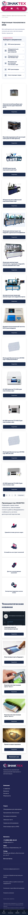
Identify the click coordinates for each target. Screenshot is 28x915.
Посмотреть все (14, 757)
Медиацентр (7, 795)
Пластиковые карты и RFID (11, 826)
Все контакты (7, 858)
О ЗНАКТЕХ (6, 788)
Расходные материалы (10, 816)
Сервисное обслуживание (10, 823)
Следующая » (21, 495)
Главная (4, 15)
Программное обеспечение (11, 812)
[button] (4, 912)
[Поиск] (18, 8)
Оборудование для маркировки (12, 809)
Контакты (6, 793)
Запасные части (8, 819)
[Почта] (12, 8)
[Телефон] (5, 8)
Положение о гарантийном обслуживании (13, 888)
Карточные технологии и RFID (19, 15)
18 (15, 495)
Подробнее (14, 111)
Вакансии (6, 791)
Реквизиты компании (8, 892)
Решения (9, 15)
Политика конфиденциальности (11, 869)
